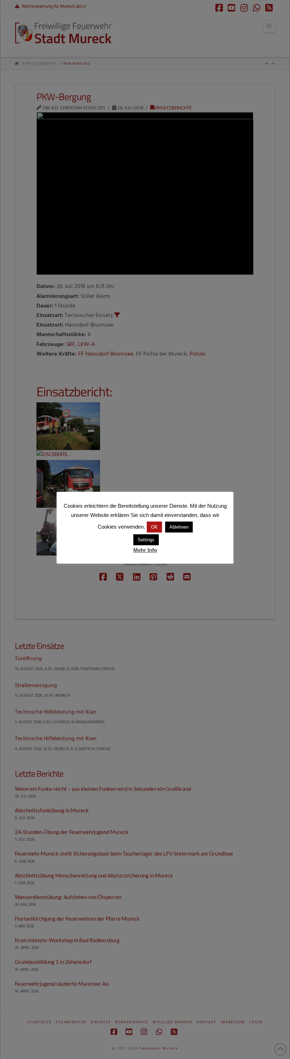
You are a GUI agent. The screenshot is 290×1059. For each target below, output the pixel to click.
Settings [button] (146, 539)
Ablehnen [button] (178, 527)
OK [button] (154, 527)
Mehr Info (145, 550)
